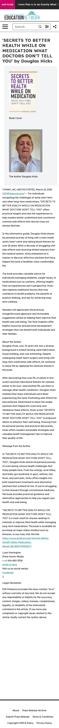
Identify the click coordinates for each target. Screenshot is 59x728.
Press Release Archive (34, 710)
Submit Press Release (18, 716)
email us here (9, 564)
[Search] (40, 26)
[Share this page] (55, 26)
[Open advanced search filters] (46, 26)
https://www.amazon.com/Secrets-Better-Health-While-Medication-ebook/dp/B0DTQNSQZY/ (25, 542)
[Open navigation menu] (5, 26)
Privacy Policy (44, 723)
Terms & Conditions (42, 716)
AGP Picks (7, 4)
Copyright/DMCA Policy (20, 723)
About (16, 710)
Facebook (8, 572)
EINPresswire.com (13, 193)
